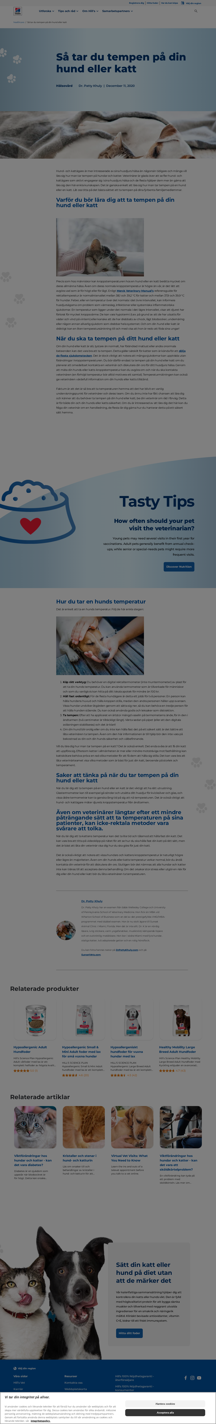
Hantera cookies (165, 1403)
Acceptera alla (165, 1412)
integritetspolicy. (40, 1420)
